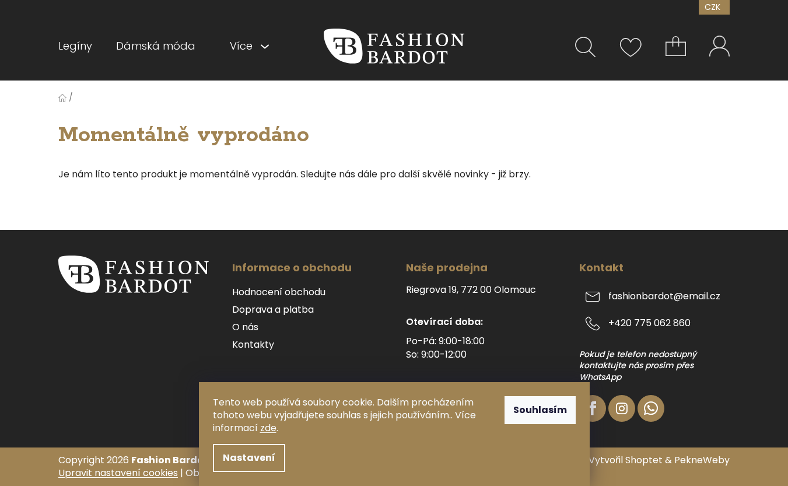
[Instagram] (621, 408)
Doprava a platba (273, 309)
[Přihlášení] (719, 46)
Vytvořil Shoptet (626, 460)
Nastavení (249, 457)
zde (268, 428)
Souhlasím (540, 410)
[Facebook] (592, 408)
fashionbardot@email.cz (664, 296)
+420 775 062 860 (649, 323)
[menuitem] (81, 46)
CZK (714, 7)
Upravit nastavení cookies (118, 473)
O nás (245, 327)
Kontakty (253, 344)
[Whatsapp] (651, 408)
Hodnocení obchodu (278, 292)
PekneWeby (702, 460)
